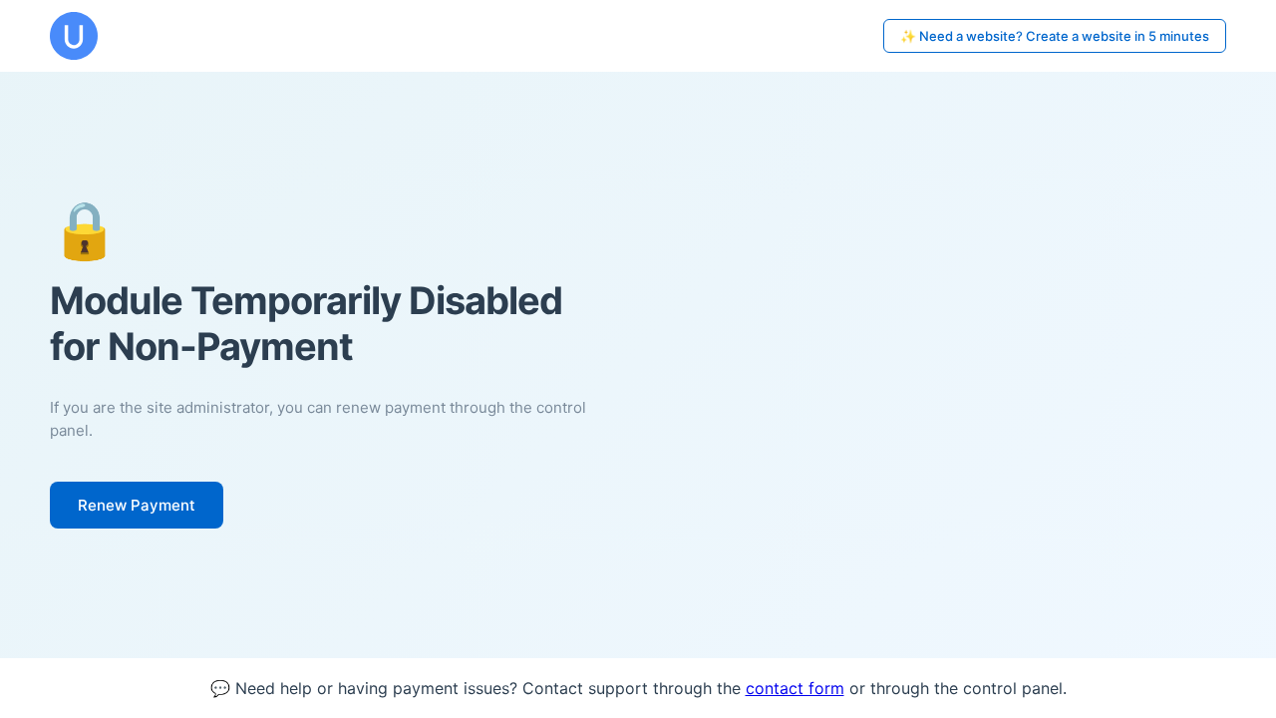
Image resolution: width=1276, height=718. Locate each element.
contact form (795, 688)
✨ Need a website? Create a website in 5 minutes (1054, 36)
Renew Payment (136, 505)
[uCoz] (74, 36)
